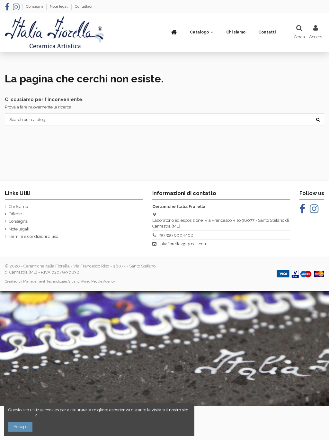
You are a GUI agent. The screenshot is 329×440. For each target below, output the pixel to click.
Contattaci (83, 6)
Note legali (59, 6)
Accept (20, 426)
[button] (201, 32)
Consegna (35, 6)
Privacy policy (51, 415)
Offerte (15, 213)
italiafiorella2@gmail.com (183, 243)
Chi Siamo (18, 206)
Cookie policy (20, 415)
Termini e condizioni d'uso (33, 236)
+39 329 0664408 (175, 235)
